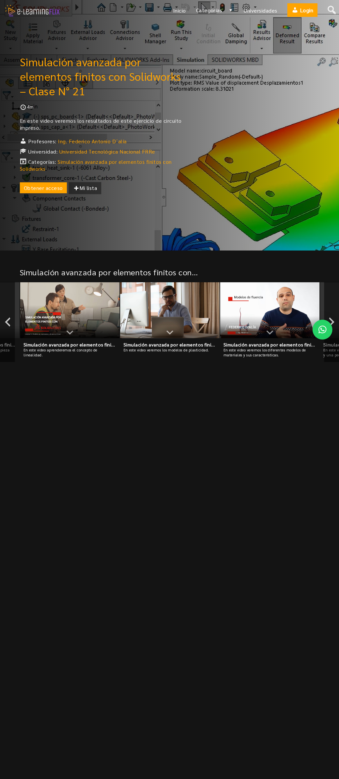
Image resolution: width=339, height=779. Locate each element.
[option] (70, 322)
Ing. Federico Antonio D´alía (92, 141)
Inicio (179, 10)
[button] (322, 330)
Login (305, 10)
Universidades (260, 10)
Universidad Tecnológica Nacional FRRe (107, 151)
